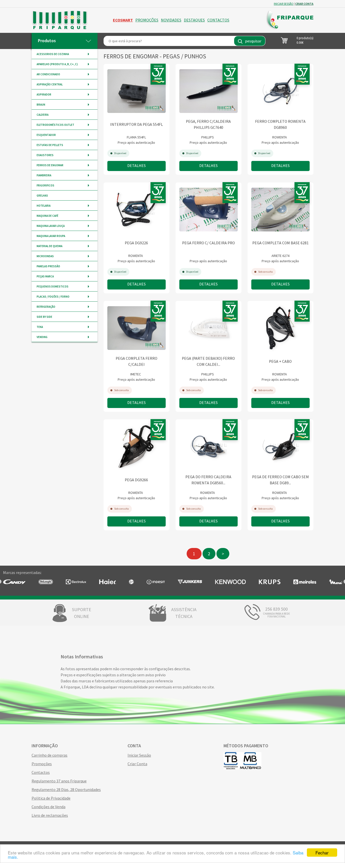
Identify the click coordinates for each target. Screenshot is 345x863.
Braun (41, 104)
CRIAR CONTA (304, 4)
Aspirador (44, 94)
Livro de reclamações (50, 815)
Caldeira (42, 114)
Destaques (194, 19)
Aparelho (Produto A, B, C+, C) (57, 64)
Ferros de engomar (50, 165)
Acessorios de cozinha (53, 54)
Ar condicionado (48, 74)
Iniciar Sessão (139, 755)
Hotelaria (44, 205)
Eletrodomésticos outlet (55, 125)
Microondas (45, 256)
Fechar (322, 852)
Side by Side (44, 317)
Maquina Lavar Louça (51, 226)
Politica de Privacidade (51, 798)
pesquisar (253, 40)
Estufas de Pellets (50, 145)
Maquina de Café (47, 216)
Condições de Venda (48, 806)
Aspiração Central (50, 84)
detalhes (136, 165)
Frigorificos (45, 185)
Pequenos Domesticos (52, 286)
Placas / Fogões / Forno (53, 296)
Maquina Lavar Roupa (51, 236)
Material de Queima (49, 246)
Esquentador (46, 135)
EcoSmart (123, 19)
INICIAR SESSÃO (283, 4)
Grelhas (42, 195)
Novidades (171, 19)
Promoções (146, 19)
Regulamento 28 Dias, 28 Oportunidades (66, 789)
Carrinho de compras (49, 755)
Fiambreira (44, 175)
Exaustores (45, 155)
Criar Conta (137, 763)
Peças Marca (45, 276)
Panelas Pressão (48, 266)
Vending (42, 337)
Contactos (218, 19)
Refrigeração (46, 306)
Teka (40, 327)
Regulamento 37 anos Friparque (59, 780)
